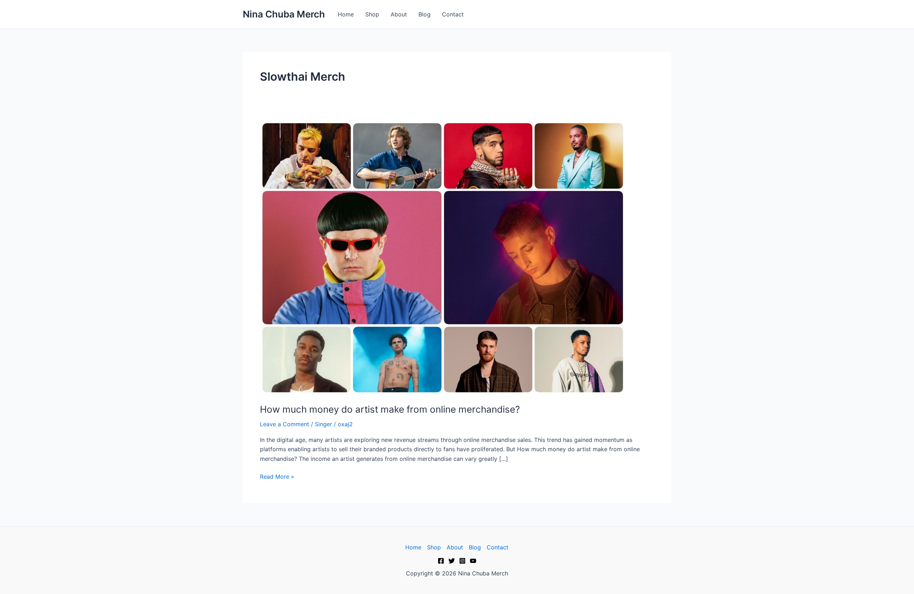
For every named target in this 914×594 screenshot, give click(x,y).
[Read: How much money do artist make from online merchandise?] (443, 257)
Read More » (277, 476)
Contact (453, 14)
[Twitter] (451, 561)
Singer (323, 424)
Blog (424, 14)
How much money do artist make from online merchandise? (390, 409)
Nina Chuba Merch (284, 14)
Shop (372, 14)
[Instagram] (462, 561)
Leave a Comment (284, 424)
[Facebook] (441, 561)
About (399, 14)
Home (346, 14)
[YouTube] (473, 561)
